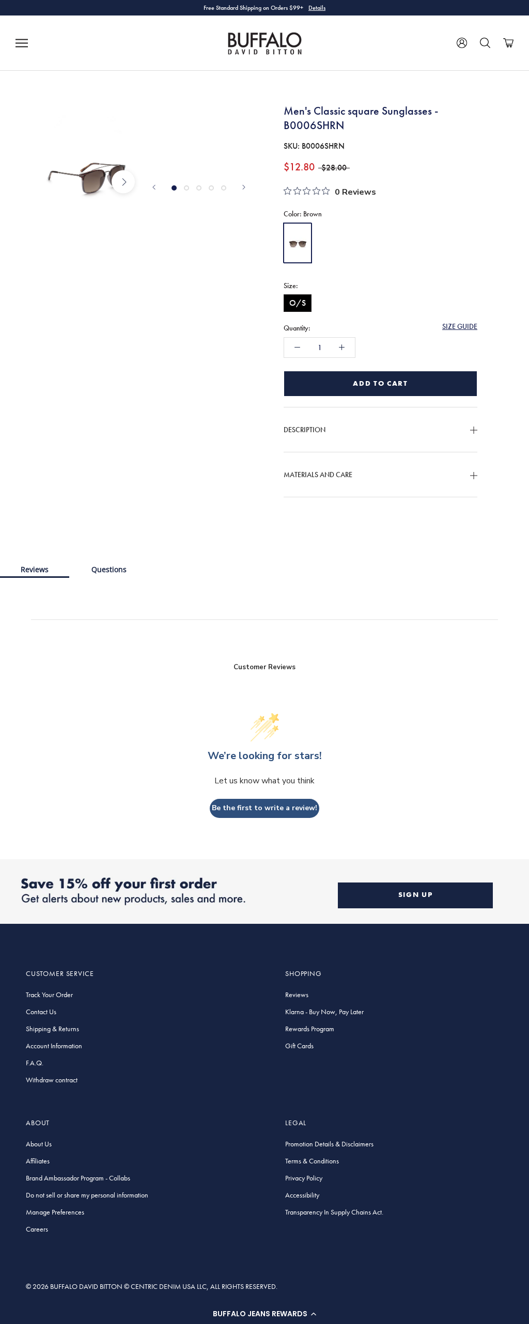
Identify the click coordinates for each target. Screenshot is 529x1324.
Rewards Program (309, 1028)
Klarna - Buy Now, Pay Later (324, 1011)
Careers (37, 1229)
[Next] (243, 187)
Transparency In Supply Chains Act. (334, 1212)
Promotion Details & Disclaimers (329, 1143)
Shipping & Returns (52, 1028)
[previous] (53, 182)
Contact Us (41, 1011)
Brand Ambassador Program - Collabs (78, 1178)
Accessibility (302, 1195)
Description (304, 429)
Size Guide (459, 326)
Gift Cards (299, 1045)
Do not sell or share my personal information (87, 1195)
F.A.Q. (34, 1062)
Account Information (54, 1045)
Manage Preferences (55, 1212)
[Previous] (153, 187)
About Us (39, 1143)
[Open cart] (508, 43)
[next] (123, 182)
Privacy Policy (303, 1178)
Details (316, 8)
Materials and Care (318, 474)
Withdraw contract (51, 1079)
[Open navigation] (21, 43)
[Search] (485, 43)
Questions (109, 569)
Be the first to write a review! (264, 808)
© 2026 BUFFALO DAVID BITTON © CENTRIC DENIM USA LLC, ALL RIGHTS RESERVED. (151, 1286)
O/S (297, 302)
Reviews (35, 569)
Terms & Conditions (312, 1160)
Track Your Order (49, 994)
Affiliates (38, 1160)
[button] (264, 1313)
